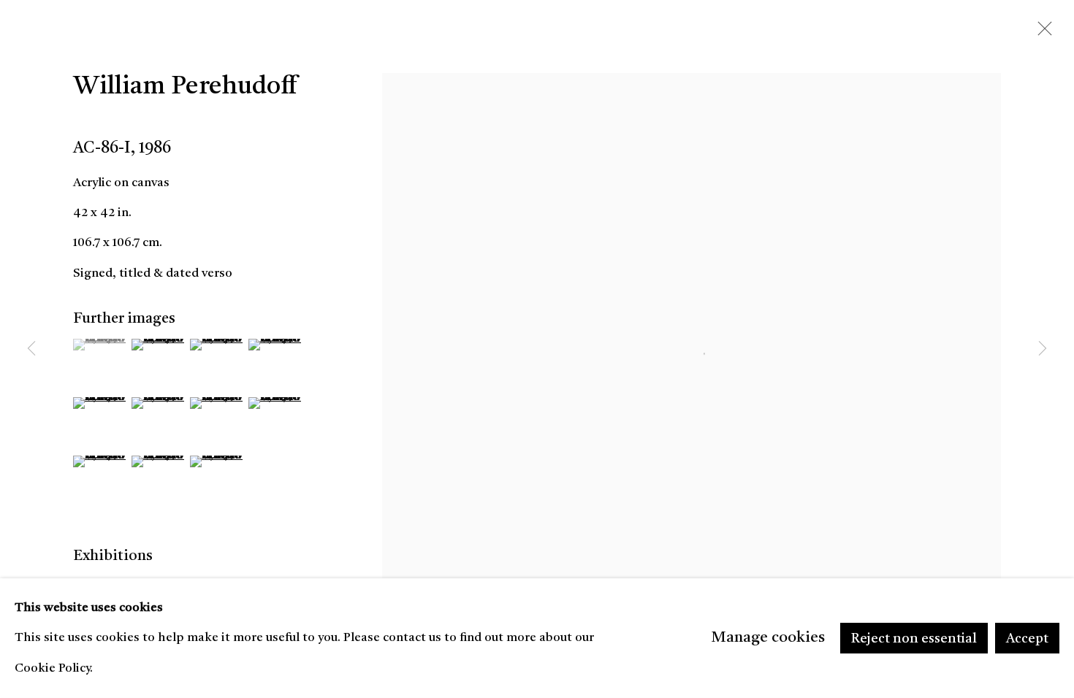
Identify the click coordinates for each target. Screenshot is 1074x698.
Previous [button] (31, 348)
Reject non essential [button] (914, 638)
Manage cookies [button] (768, 637)
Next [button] (1042, 348)
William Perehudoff (185, 87)
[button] (100, 344)
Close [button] (1041, 33)
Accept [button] (1027, 638)
